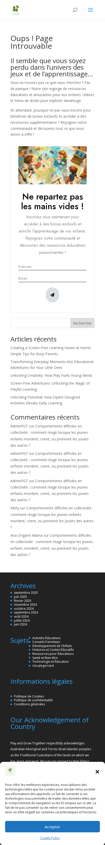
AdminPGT (19, 426)
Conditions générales (29, 704)
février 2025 (22, 601)
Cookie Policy (50, 838)
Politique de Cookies (29, 696)
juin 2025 (20, 597)
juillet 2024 (22, 620)
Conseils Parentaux (46, 642)
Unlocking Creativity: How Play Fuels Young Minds (51, 375)
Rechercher (82, 323)
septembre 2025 (26, 592)
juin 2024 (20, 624)
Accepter (52, 826)
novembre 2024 (25, 604)
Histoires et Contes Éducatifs (53, 650)
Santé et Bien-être (45, 658)
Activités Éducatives (46, 638)
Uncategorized (43, 665)
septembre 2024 (26, 612)
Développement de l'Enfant (52, 646)
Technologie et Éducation (50, 661)
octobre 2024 (24, 608)
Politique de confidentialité (33, 700)
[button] (97, 771)
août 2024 (21, 616)
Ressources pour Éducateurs (53, 654)
